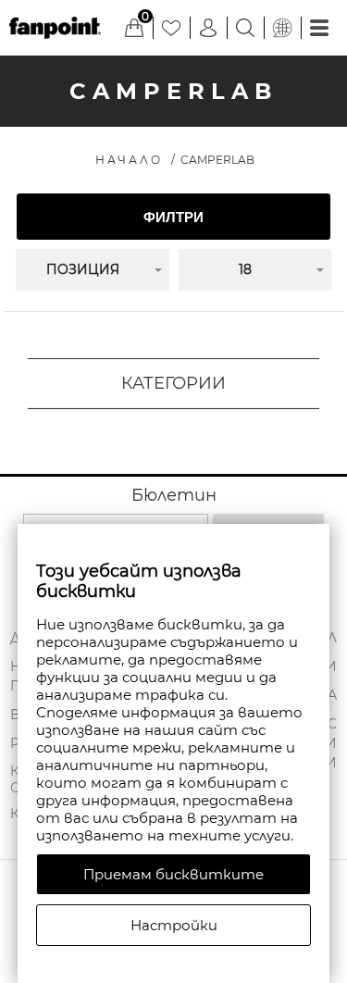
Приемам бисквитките (173, 874)
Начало (129, 160)
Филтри (173, 217)
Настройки (173, 925)
